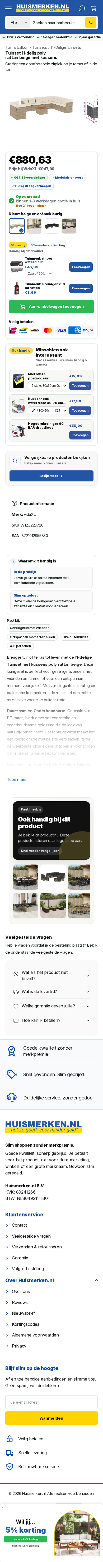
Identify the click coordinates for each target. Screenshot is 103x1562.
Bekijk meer (48, 476)
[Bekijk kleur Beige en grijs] (34, 226)
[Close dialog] (2, 1507)
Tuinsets (39, 47)
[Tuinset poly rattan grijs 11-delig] (53, 877)
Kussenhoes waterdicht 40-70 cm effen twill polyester (45, 401)
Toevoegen (81, 267)
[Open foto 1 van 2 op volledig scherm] (41, 107)
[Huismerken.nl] (43, 1127)
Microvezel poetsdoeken (39, 376)
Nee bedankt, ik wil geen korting (25, 1546)
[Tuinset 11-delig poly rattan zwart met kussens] (25, 877)
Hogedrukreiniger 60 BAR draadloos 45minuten (46, 426)
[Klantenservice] (82, 8)
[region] (51, 107)
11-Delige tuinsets (66, 47)
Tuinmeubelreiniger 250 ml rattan (45, 286)
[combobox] (65, 22)
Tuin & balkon (16, 47)
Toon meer (17, 779)
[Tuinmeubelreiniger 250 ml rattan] (16, 288)
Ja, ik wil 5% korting (26, 1539)
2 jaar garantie (90, 37)
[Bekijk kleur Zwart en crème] (69, 226)
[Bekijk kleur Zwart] (51, 226)
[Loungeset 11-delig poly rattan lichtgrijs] (25, 905)
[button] (8, 8)
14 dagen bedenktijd (56, 37)
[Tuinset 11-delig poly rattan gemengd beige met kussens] (80, 905)
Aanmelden (51, 1418)
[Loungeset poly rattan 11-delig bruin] (53, 905)
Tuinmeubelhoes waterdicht (39, 260)
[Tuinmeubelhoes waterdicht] (16, 267)
